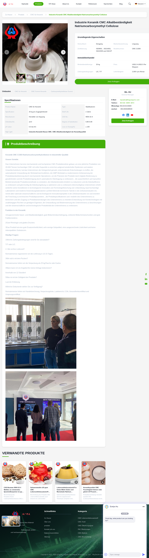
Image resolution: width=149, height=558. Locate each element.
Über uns (47, 522)
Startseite (24, 4)
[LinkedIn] (146, 279)
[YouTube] (132, 115)
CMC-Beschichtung (84, 537)
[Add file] (105, 554)
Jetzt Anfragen (128, 121)
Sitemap (47, 537)
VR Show (52, 4)
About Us (65, 4)
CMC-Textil (81, 522)
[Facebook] (146, 274)
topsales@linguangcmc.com (130, 100)
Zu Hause (47, 518)
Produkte (38, 4)
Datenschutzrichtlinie (51, 533)
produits (47, 525)
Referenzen (92, 4)
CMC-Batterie (82, 533)
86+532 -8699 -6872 (127, 103)
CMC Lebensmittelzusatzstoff (88, 518)
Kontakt (78, 4)
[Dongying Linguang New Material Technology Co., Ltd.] (9, 4)
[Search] (129, 4)
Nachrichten (108, 4)
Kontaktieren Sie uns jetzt (14, 498)
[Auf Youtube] (146, 283)
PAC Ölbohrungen (84, 529)
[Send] (143, 554)
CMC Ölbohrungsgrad (85, 525)
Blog (120, 4)
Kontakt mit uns (49, 529)
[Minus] (143, 506)
